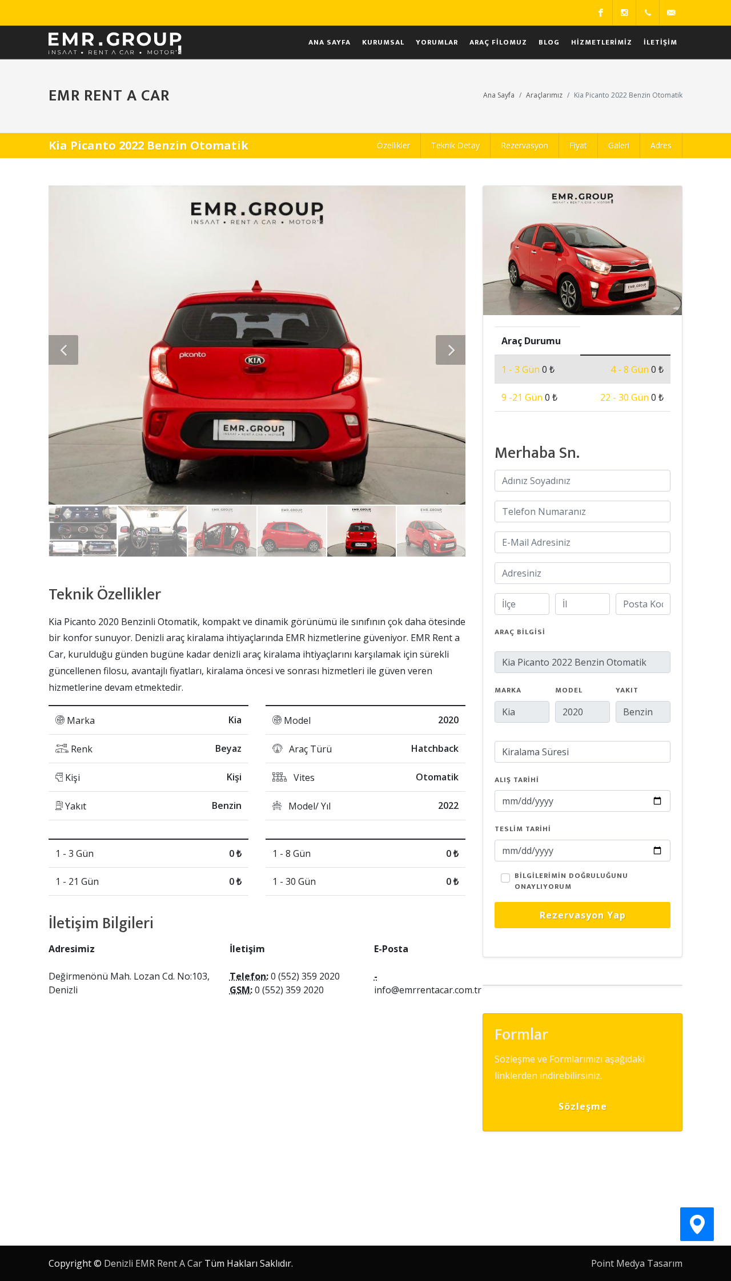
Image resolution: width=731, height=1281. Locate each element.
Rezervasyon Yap (583, 915)
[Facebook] (600, 12)
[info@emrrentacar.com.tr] (671, 12)
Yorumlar (437, 42)
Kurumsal (383, 42)
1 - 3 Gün (521, 369)
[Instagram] (624, 12)
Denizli (118, 1263)
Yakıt (627, 690)
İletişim (660, 42)
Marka (508, 690)
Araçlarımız (544, 95)
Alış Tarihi (517, 780)
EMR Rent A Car (168, 1263)
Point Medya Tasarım (636, 1263)
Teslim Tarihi (523, 829)
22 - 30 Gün (625, 397)
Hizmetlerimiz (601, 42)
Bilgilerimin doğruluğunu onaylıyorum (571, 882)
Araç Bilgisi (520, 632)
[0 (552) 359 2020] (647, 12)
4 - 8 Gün (630, 369)
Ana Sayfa (329, 42)
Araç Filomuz (498, 42)
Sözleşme (583, 1106)
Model (569, 690)
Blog (549, 42)
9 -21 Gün (523, 397)
